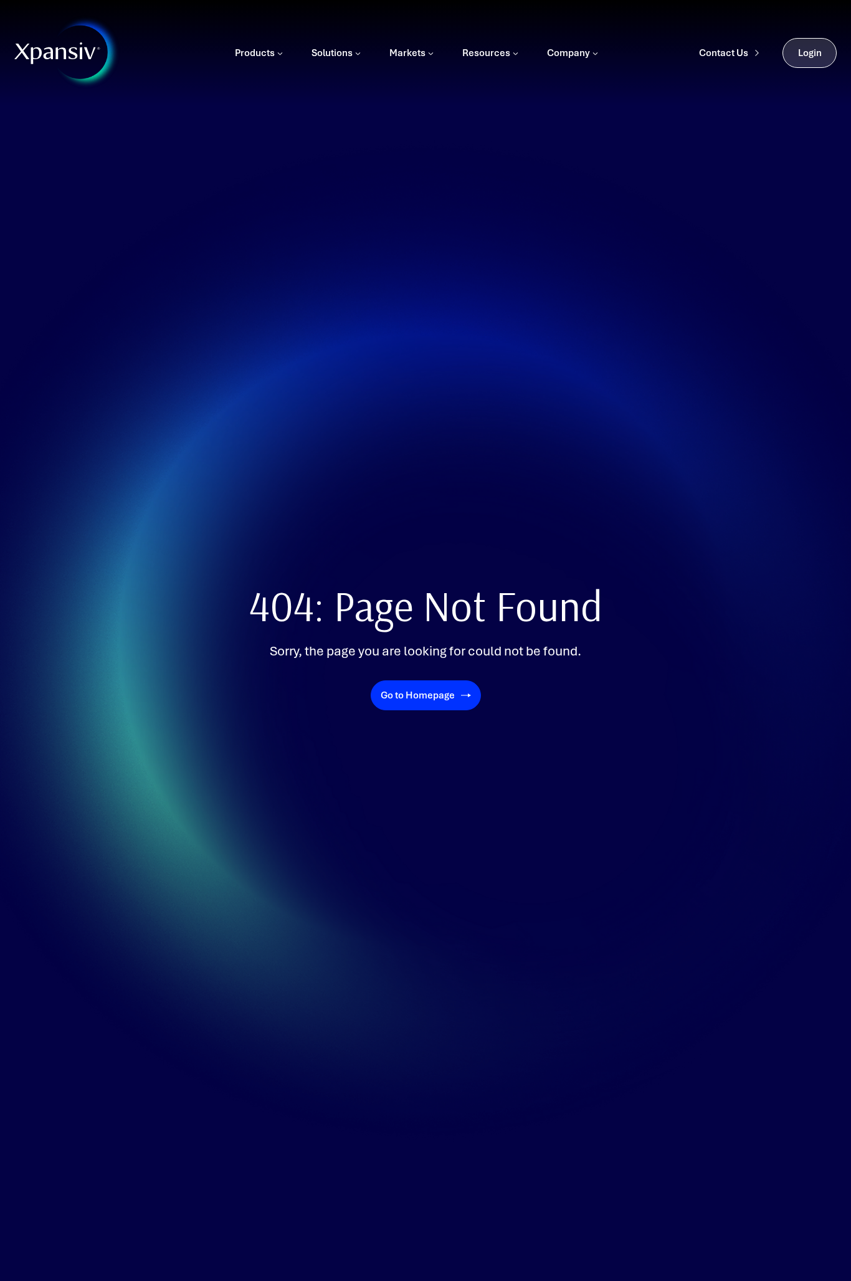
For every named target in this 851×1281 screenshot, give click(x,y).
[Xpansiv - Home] (57, 53)
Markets (407, 53)
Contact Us (723, 53)
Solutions (332, 53)
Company (568, 53)
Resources (486, 53)
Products (255, 53)
